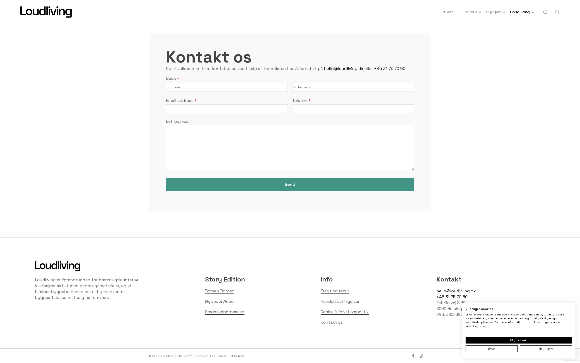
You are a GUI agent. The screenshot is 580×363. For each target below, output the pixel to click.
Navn (172, 79)
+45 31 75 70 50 (389, 68)
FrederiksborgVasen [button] (224, 311)
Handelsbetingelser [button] (340, 301)
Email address (181, 100)
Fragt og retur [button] (335, 290)
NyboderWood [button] (219, 301)
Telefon (301, 100)
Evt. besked (177, 121)
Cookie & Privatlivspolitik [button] (345, 311)
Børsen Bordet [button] (219, 290)
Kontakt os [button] (332, 322)
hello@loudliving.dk (343, 68)
